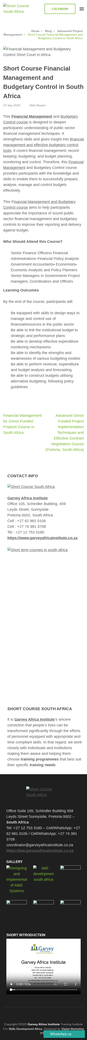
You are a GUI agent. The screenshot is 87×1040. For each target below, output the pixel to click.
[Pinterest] (42, 1013)
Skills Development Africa (25, 1029)
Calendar (60, 9)
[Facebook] (27, 1013)
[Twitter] (34, 1013)
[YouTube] (55, 1013)
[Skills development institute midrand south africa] (31, 487)
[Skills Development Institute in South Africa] (43, 794)
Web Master (38, 105)
